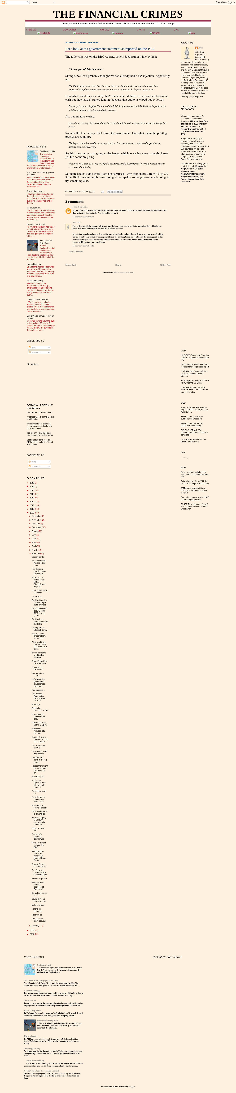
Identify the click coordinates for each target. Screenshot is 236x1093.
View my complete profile (192, 96)
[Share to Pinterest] (120, 191)
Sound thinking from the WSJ (39, 900)
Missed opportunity (35, 281)
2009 (32, 513)
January (35, 926)
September (37, 527)
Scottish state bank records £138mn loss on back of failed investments (40, 442)
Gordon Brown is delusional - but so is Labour (40, 739)
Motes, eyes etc (33, 208)
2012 (32, 502)
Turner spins (37, 596)
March (35, 550)
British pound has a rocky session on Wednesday (192, 424)
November (37, 520)
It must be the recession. (37, 668)
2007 (32, 934)
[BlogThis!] (111, 191)
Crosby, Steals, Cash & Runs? (39, 865)
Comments (35, 352)
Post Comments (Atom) (123, 272)
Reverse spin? (38, 777)
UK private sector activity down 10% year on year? (39, 612)
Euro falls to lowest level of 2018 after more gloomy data (195, 498)
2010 (32, 509)
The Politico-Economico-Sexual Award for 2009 (39, 697)
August (35, 531)
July (34, 535)
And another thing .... (36, 191)
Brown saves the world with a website (39, 655)
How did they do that (36, 224)
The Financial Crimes (118, 14)
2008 (32, 930)
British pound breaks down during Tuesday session (192, 417)
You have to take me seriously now (39, 563)
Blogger (132, 1086)
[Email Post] (102, 191)
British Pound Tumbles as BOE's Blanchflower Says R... (38, 582)
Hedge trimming (34, 264)
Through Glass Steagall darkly (39, 628)
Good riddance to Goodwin (39, 591)
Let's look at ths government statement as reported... (38, 682)
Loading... (185, 458)
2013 (32, 498)
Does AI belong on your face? (39, 412)
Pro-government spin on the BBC (39, 845)
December (37, 516)
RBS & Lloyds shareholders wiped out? (39, 636)
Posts (33, 347)
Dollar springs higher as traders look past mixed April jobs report (195, 365)
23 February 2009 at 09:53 (83, 216)
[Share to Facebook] (117, 191)
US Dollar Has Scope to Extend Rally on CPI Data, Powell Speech (194, 373)
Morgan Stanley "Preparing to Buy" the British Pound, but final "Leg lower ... (194, 409)
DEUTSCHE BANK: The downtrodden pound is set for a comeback (194, 432)
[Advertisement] (39, 89)
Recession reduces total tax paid (38, 731)
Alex (74, 222)
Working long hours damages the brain (40, 621)
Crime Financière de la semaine (39, 662)
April (34, 546)
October (35, 524)
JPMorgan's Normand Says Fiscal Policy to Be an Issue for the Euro (194, 490)
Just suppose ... (38, 690)
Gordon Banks (38, 557)
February (36, 554)
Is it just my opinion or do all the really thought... (39, 783)
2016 (32, 486)
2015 (32, 490)
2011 (32, 505)
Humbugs (36, 704)
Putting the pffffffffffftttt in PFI (40, 709)
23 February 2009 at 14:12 (83, 245)
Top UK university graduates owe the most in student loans (40, 434)
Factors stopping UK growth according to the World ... (39, 821)
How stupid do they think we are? (38, 716)
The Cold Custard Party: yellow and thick (41, 980)
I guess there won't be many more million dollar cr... (40, 769)
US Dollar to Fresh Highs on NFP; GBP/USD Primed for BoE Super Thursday (194, 389)
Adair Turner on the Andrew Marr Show (38, 799)
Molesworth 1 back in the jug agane (39, 759)
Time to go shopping (37, 910)
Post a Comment (76, 251)
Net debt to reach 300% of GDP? (39, 723)
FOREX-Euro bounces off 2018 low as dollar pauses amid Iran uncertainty (194, 506)
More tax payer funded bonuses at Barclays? (38, 885)
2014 (32, 494)
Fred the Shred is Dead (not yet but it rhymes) (39, 602)
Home (118, 265)
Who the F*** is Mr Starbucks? (40, 752)
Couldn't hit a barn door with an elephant (41, 1070)
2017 (32, 483)
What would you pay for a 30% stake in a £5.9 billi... (39, 645)
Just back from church (38, 674)
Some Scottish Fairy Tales (46, 242)
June (34, 539)
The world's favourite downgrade (38, 836)
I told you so (37, 915)
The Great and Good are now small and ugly (39, 872)
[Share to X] (114, 191)
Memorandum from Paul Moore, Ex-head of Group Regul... (39, 856)
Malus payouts (38, 905)
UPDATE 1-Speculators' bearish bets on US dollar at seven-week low (195, 357)
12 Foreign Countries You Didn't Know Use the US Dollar (195, 381)
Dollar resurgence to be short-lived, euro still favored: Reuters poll (194, 474)
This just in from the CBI (38, 746)
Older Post (165, 265)
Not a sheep (77, 206)
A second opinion (39, 878)
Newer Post (70, 265)
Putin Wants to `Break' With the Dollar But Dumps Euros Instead (195, 482)
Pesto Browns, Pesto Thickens (39, 806)
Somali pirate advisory (38, 299)
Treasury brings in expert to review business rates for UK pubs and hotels (39, 426)
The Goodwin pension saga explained (39, 571)
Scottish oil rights (47, 151)
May (34, 542)
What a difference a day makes (39, 812)
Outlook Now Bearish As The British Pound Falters (193, 440)
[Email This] (108, 191)
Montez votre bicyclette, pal (39, 920)
